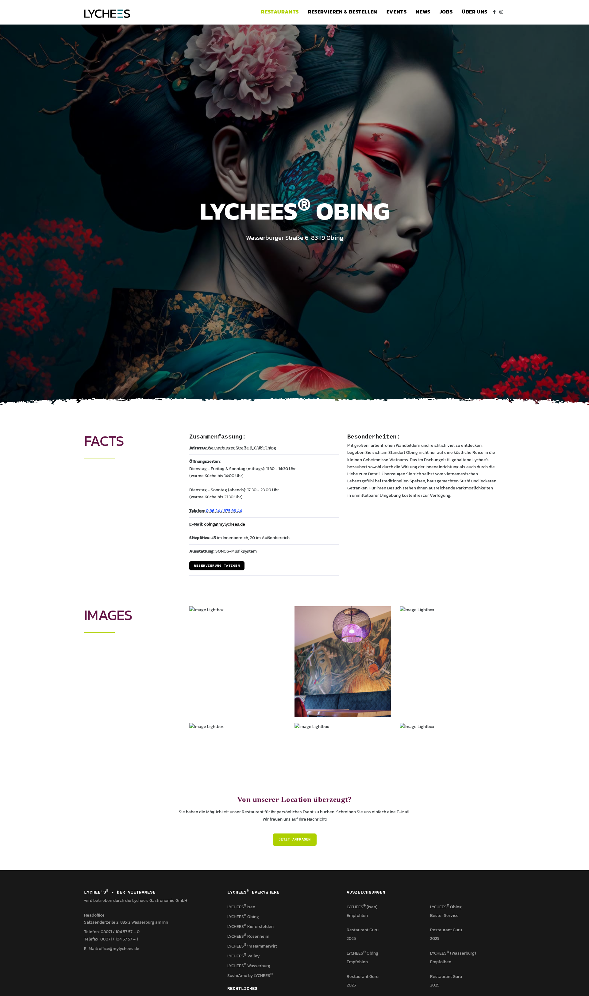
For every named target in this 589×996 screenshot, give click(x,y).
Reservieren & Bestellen (342, 12)
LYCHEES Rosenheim (248, 936)
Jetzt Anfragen (295, 839)
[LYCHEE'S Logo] (107, 12)
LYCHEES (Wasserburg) (453, 953)
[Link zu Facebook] (494, 12)
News (423, 12)
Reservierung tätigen (217, 566)
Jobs (446, 12)
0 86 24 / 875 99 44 (223, 511)
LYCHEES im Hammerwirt (252, 946)
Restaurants (280, 12)
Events (397, 12)
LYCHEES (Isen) (362, 907)
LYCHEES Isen (241, 907)
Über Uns (474, 12)
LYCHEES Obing (243, 917)
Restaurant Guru (363, 930)
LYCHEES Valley (243, 956)
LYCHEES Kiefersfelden (250, 926)
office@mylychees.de (119, 948)
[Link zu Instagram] (501, 12)
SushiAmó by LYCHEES (250, 975)
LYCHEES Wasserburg (248, 966)
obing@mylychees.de (224, 524)
